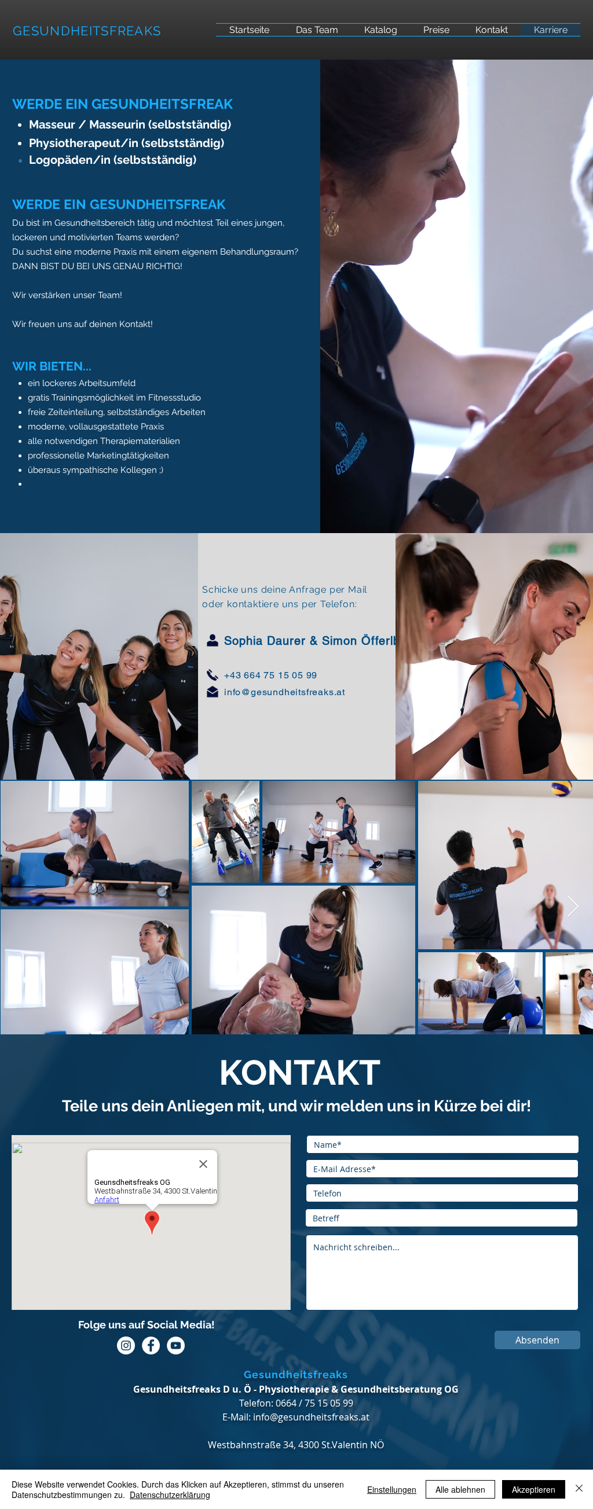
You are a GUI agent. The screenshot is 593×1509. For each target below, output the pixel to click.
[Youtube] (176, 1345)
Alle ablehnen (460, 1489)
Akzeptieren (533, 1489)
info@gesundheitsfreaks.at (284, 691)
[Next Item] (573, 907)
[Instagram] (126, 1345)
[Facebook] (151, 1345)
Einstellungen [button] (391, 1489)
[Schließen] (579, 1489)
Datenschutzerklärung (170, 1494)
